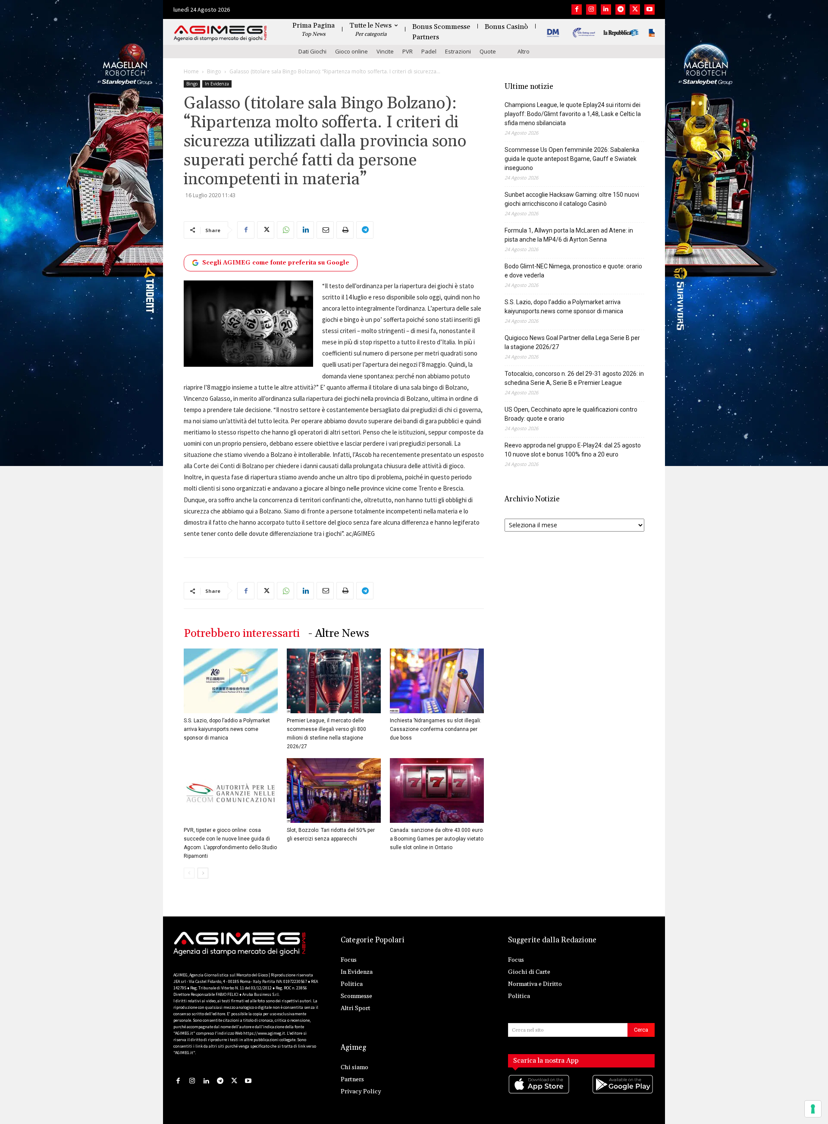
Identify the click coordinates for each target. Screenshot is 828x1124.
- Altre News (338, 633)
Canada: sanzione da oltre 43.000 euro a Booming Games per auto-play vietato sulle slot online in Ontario (436, 838)
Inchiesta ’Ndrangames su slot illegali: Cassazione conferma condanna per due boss (435, 729)
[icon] (539, 1092)
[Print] (345, 230)
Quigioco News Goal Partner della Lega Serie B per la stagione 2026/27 (572, 342)
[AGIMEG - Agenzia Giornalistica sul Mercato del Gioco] (220, 33)
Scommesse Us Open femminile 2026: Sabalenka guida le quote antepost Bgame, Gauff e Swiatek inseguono (572, 158)
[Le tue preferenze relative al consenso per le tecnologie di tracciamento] (813, 1109)
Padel (428, 51)
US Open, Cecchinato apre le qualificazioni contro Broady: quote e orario (571, 414)
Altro (524, 51)
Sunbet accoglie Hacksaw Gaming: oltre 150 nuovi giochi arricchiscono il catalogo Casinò (572, 199)
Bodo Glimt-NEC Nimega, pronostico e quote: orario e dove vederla (573, 271)
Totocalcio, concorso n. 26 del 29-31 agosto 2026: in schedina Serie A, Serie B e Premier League (574, 378)
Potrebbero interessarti (242, 633)
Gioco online (351, 51)
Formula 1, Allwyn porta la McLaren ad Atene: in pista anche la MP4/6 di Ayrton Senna (569, 235)
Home (191, 71)
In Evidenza (217, 84)
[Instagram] (591, 9)
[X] (635, 9)
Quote (488, 51)
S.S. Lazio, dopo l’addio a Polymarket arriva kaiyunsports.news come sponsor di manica (227, 729)
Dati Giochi (312, 51)
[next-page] (203, 873)
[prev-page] (189, 873)
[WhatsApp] (285, 230)
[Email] (325, 230)
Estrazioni (458, 51)
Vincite (385, 51)
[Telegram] (620, 9)
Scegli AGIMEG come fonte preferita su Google (275, 263)
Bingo (214, 71)
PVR (407, 51)
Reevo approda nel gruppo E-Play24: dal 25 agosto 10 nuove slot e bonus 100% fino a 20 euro (573, 450)
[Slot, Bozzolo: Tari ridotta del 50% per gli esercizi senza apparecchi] (334, 790)
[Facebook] (576, 9)
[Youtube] (649, 9)
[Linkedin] (606, 9)
